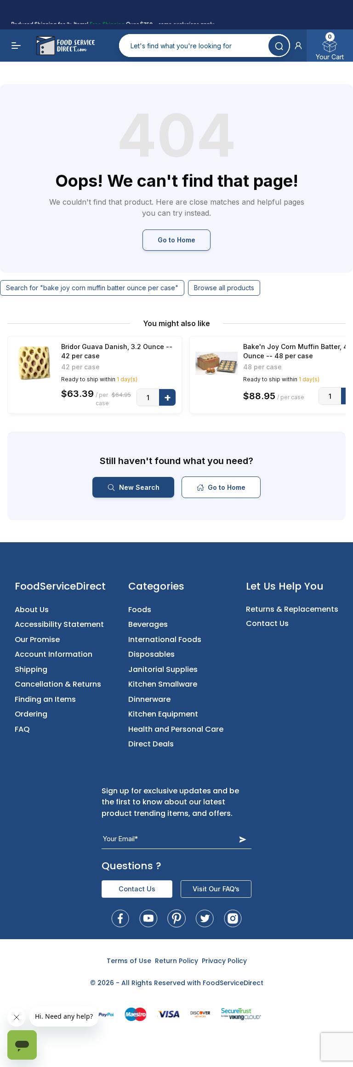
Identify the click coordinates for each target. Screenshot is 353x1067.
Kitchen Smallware (162, 684)
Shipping (31, 669)
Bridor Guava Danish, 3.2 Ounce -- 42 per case (116, 351)
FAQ (22, 729)
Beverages (148, 624)
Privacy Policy (224, 960)
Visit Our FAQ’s (216, 889)
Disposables (151, 654)
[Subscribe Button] (242, 839)
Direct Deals (151, 744)
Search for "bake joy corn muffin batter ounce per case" (92, 288)
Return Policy (176, 960)
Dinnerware (149, 699)
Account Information (53, 654)
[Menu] (16, 45)
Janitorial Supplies (163, 669)
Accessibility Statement (59, 624)
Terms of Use (129, 960)
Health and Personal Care (175, 729)
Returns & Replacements (292, 609)
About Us (32, 609)
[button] (298, 45)
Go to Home (176, 240)
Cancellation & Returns (58, 684)
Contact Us (267, 623)
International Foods (164, 639)
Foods (139, 609)
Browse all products (224, 288)
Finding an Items (45, 699)
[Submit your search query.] (278, 45)
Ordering (31, 714)
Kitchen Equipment (163, 714)
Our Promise (37, 639)
